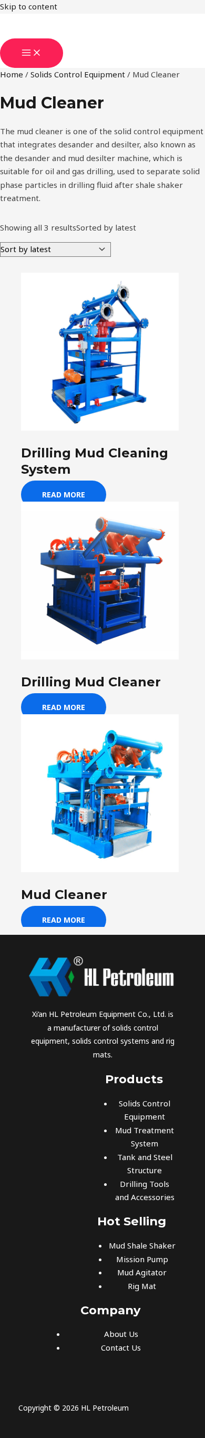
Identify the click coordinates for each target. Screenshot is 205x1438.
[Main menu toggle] (31, 53)
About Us (121, 1334)
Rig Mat (142, 1286)
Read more (63, 495)
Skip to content (28, 6)
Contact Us (121, 1347)
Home (11, 74)
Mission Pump (142, 1259)
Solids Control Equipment (77, 74)
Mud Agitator (142, 1272)
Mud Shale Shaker (142, 1245)
